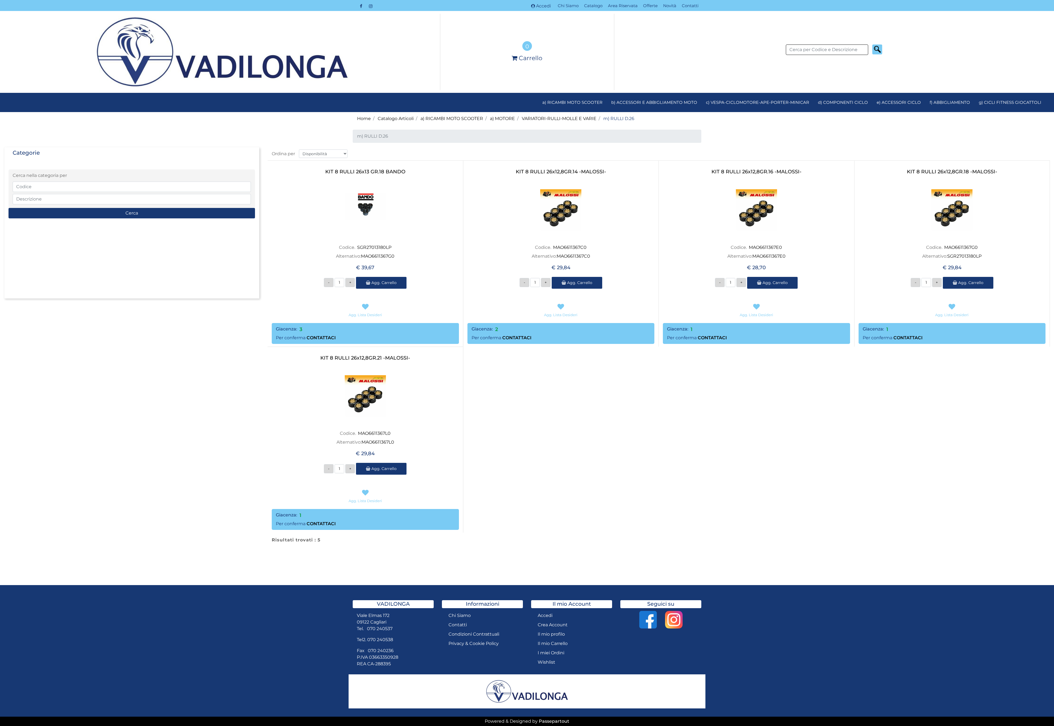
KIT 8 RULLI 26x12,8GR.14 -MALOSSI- (561, 172)
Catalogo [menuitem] (593, 5)
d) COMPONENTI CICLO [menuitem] (843, 102)
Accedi (543, 6)
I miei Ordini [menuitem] (551, 652)
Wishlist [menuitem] (546, 662)
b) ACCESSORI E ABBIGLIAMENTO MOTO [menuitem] (654, 102)
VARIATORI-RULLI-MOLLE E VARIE (559, 118)
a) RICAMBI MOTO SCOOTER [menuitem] (572, 102)
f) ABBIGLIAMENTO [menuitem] (950, 102)
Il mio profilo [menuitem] (551, 634)
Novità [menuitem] (669, 5)
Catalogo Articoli (396, 118)
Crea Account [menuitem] (553, 624)
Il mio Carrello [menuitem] (553, 643)
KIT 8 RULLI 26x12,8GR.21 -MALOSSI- (365, 358)
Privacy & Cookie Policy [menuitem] (473, 643)
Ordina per (283, 153)
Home (364, 118)
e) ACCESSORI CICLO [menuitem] (899, 102)
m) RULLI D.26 (618, 118)
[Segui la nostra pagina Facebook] (361, 6)
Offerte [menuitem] (650, 5)
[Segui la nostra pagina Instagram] (370, 6)
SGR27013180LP (374, 247)
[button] (877, 49)
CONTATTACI (321, 337)
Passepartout (554, 721)
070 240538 (380, 639)
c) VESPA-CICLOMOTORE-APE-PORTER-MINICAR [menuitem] (757, 102)
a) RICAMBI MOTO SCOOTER (452, 118)
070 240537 (380, 628)
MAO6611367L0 (374, 433)
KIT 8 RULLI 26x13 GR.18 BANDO (365, 172)
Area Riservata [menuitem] (623, 5)
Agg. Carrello (383, 282)
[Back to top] (1038, 710)
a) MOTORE (502, 118)
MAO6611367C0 (570, 247)
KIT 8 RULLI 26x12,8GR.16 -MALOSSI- (756, 172)
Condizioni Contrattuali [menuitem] (473, 634)
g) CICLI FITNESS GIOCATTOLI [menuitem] (1010, 102)
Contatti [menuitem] (690, 5)
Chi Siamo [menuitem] (568, 5)
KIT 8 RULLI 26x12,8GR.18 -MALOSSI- (952, 172)
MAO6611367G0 (377, 256)
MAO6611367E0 (765, 247)
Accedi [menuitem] (545, 615)
